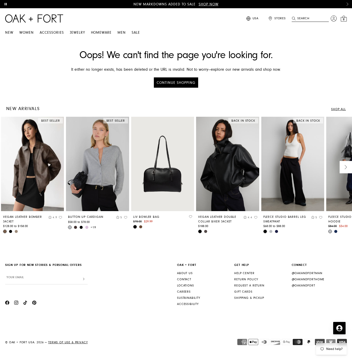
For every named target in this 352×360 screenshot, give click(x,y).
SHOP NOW (209, 4)
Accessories (52, 32)
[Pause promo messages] (6, 4)
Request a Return (249, 285)
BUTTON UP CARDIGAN (85, 217)
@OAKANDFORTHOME (308, 279)
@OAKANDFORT (303, 285)
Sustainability (188, 298)
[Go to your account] (334, 18)
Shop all (338, 109)
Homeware (101, 32)
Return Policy (246, 279)
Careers (184, 291)
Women (26, 32)
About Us (185, 273)
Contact (184, 279)
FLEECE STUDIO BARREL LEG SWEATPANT (284, 219)
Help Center (244, 273)
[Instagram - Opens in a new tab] (16, 303)
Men (122, 32)
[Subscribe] (84, 279)
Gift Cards (243, 291)
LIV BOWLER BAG (146, 217)
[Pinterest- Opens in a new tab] (34, 303)
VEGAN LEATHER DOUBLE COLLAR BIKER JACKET (217, 219)
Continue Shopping (176, 83)
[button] (347, 4)
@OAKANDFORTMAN (307, 273)
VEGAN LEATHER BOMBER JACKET (22, 219)
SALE (136, 32)
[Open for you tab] (339, 328)
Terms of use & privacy (68, 342)
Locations (185, 285)
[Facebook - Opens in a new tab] (7, 303)
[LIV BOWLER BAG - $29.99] (162, 164)
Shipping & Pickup (249, 298)
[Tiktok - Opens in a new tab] (25, 303)
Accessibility (188, 304)
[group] (32, 177)
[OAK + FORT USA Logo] (34, 18)
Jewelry (77, 32)
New (9, 32)
